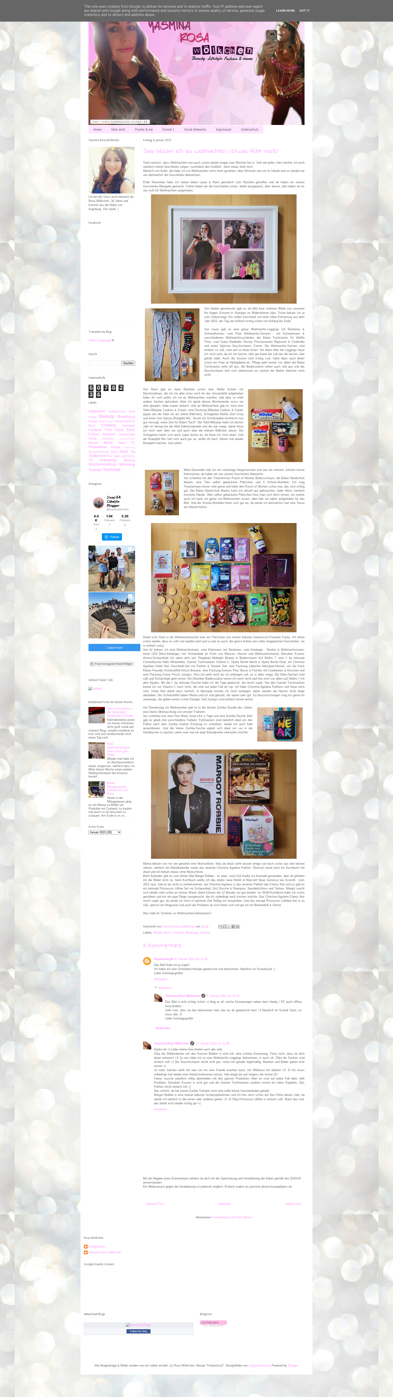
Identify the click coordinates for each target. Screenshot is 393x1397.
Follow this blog (138, 1331)
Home (97, 129)
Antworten (160, 979)
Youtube (95, 470)
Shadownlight (164, 959)
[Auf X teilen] (229, 926)
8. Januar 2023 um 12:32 (191, 959)
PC (133, 442)
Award (92, 416)
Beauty (158, 932)
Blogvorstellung (125, 421)
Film (108, 430)
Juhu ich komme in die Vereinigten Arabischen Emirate (120, 712)
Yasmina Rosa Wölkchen (182, 996)
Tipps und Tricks (124, 456)
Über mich (118, 129)
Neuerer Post (155, 1204)
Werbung (129, 460)
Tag (132, 451)
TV (90, 460)
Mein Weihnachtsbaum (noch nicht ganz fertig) (118, 749)
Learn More (285, 10)
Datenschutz (250, 129)
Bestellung (126, 417)
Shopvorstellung (98, 451)
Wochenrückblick (102, 464)
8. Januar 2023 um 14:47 (223, 996)
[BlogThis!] (224, 926)
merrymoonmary (259, 1365)
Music (108, 442)
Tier (109, 456)
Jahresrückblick (127, 438)
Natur (122, 442)
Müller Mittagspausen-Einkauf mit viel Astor (117, 788)
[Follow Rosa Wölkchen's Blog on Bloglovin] (213, 1325)
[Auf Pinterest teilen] (237, 926)
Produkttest (97, 447)
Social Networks (195, 129)
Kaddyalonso (97, 1246)
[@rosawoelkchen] (98, 503)
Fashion (178, 932)
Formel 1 (168, 129)
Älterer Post (293, 1204)
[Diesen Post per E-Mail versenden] (220, 926)
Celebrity (108, 425)
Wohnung (191, 932)
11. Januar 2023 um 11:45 (212, 1043)
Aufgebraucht (117, 411)
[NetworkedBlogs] (138, 1325)
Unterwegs (108, 460)
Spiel (114, 451)
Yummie (204, 932)
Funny (93, 434)
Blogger (293, 1365)
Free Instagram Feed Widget (113, 663)
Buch (167, 932)
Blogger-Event (97, 421)
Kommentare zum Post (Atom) (232, 1217)
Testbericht (97, 456)
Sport (123, 451)
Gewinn (109, 434)
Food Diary (125, 430)
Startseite (224, 1204)
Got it (305, 10)
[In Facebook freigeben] (233, 926)
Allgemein (96, 411)
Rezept (115, 447)
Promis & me (144, 129)
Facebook (128, 425)
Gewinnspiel (127, 434)
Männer (93, 442)
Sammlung (129, 447)
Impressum (223, 129)
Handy (92, 438)
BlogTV (111, 421)
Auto (132, 411)
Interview (108, 438)
